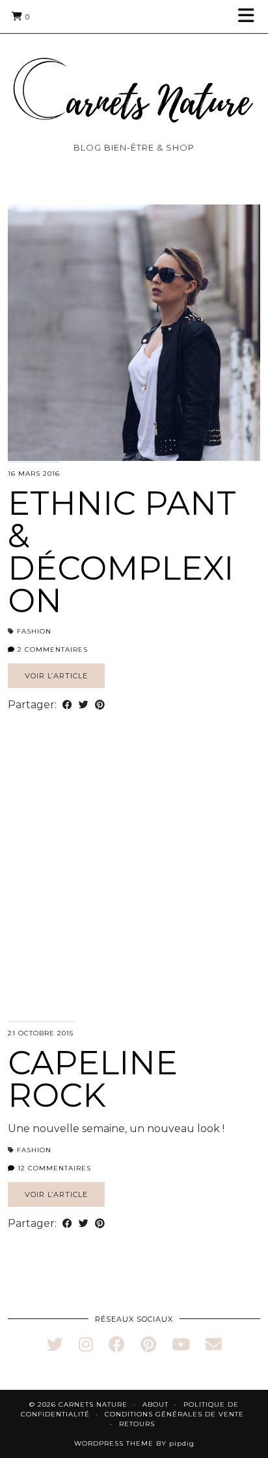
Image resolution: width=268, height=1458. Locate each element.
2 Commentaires (51, 649)
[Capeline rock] (134, 892)
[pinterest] (148, 1344)
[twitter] (55, 1344)
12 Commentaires (53, 1168)
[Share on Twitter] (83, 705)
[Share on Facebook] (67, 705)
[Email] (214, 1344)
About (155, 1404)
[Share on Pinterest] (100, 705)
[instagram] (86, 1344)
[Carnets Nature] (134, 74)
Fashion (34, 631)
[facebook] (117, 1344)
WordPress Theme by (134, 1443)
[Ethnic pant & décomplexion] (134, 332)
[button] (250, 16)
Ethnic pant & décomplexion (122, 552)
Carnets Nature (93, 1404)
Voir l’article (56, 675)
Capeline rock (93, 1079)
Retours (137, 1424)
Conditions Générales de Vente (174, 1414)
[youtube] (181, 1344)
